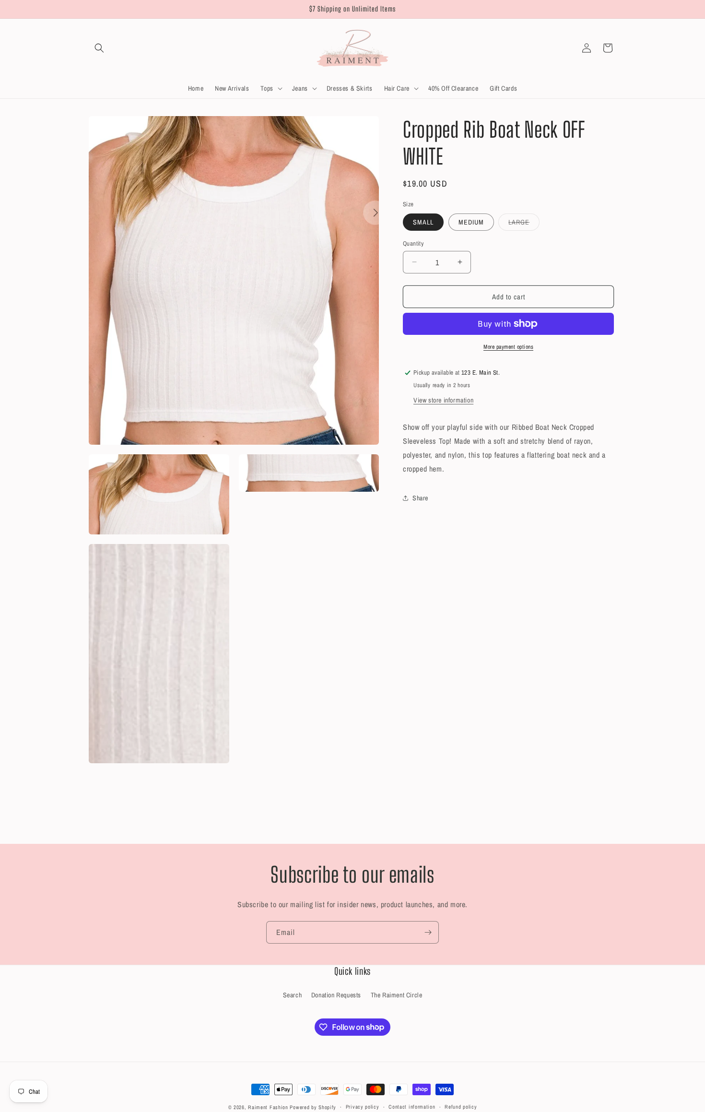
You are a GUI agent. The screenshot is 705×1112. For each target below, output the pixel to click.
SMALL (423, 221)
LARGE (524, 223)
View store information (443, 400)
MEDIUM (471, 221)
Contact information (411, 1106)
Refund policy (461, 1106)
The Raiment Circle (397, 995)
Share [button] (420, 497)
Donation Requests (336, 995)
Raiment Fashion (268, 1107)
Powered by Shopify (313, 1107)
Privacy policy (362, 1106)
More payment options (508, 347)
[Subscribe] (427, 932)
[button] (99, 48)
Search (292, 995)
